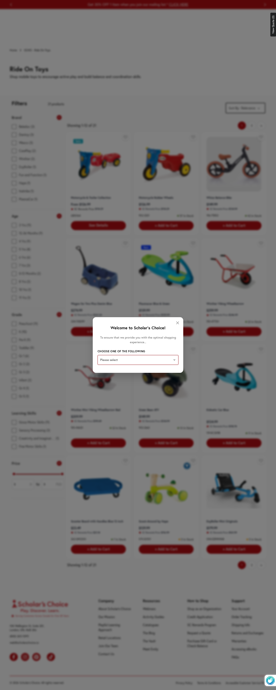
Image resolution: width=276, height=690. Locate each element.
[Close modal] (177, 322)
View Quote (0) (273, 25)
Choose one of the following (121, 351)
